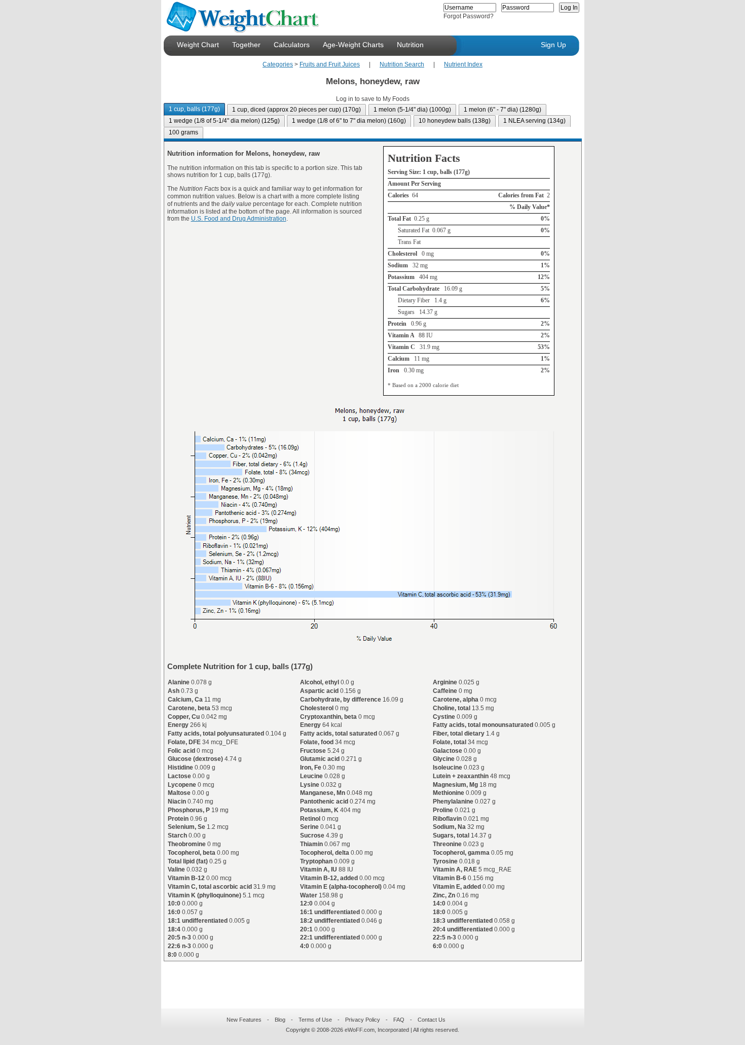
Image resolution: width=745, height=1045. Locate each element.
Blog (280, 1020)
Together (246, 45)
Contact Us (431, 1020)
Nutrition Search (402, 64)
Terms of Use (315, 1020)
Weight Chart (198, 45)
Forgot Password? (468, 16)
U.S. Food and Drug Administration (238, 218)
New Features (244, 1020)
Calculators (292, 45)
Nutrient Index (463, 64)
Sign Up (553, 45)
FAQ (398, 1020)
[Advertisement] (364, 978)
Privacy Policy (362, 1020)
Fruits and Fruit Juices (330, 64)
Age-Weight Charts (353, 45)
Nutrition (410, 45)
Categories (278, 64)
